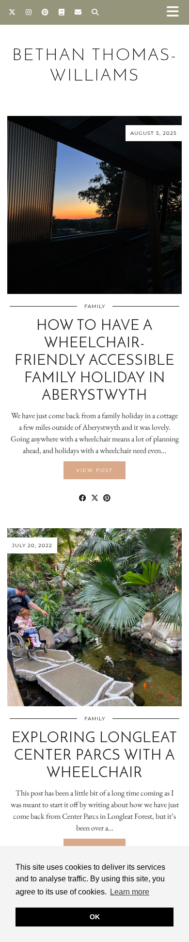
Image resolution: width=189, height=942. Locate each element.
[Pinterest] (45, 12)
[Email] (78, 12)
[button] (176, 12)
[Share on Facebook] (83, 498)
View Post (94, 470)
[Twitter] (12, 12)
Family (94, 306)
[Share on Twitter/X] (95, 498)
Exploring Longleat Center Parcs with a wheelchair (94, 756)
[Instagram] (29, 12)
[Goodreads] (62, 12)
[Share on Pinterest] (107, 498)
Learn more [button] (129, 892)
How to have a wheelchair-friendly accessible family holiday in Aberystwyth (94, 361)
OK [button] (95, 917)
